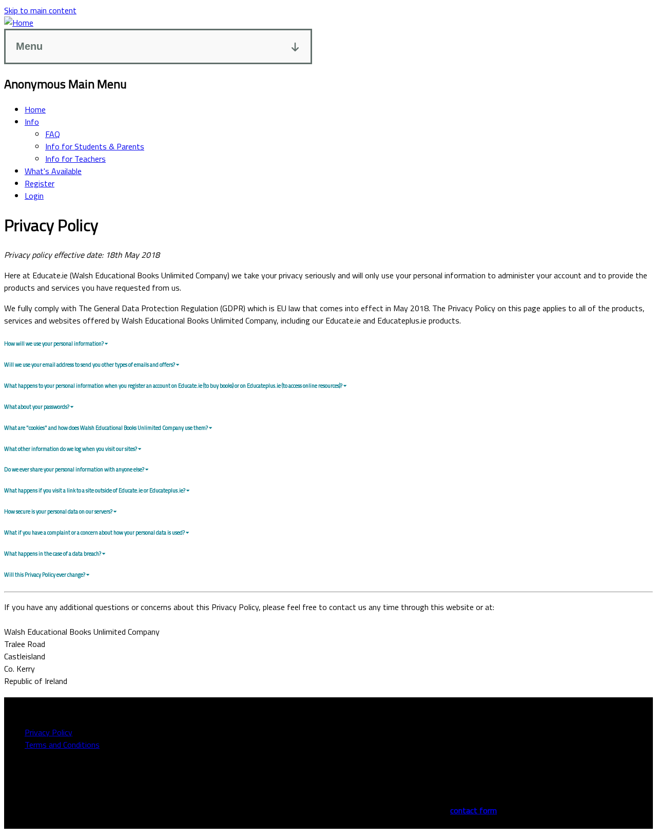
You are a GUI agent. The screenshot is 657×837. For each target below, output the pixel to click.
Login (34, 195)
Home (35, 109)
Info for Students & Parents (94, 146)
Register (39, 183)
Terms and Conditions (62, 744)
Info (32, 122)
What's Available (53, 171)
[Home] (18, 22)
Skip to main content (40, 10)
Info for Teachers (75, 159)
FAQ (52, 134)
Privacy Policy (48, 732)
